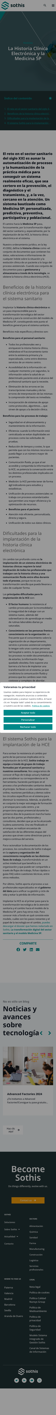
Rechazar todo (28, 727)
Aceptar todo (28, 712)
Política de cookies (41, 705)
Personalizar (28, 719)
